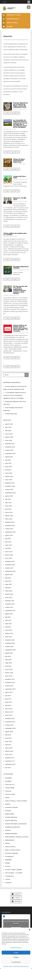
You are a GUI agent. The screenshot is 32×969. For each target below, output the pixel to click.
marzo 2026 (8, 434)
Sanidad (7, 863)
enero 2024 (8, 519)
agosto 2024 (9, 496)
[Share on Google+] (10, 113)
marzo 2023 (8, 551)
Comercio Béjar (9, 788)
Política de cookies (7, 966)
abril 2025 (8, 470)
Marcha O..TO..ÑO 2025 (19, 198)
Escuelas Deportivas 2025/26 (21, 267)
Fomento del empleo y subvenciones (16, 824)
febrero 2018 (9, 751)
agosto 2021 (9, 614)
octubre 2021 (9, 607)
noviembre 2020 (10, 643)
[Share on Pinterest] (15, 113)
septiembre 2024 (10, 493)
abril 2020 (8, 666)
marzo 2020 (8, 669)
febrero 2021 (9, 633)
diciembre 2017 (9, 758)
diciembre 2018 (9, 718)
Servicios (7, 866)
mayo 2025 (8, 466)
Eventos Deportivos (11, 820)
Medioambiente (9, 840)
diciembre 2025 (9, 443)
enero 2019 (8, 715)
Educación (8, 810)
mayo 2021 (8, 623)
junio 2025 (8, 463)
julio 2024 (8, 499)
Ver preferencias (16, 962)
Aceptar (16, 952)
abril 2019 (8, 705)
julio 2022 (8, 578)
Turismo (7, 879)
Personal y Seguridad (11, 853)
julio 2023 (8, 538)
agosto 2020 (9, 653)
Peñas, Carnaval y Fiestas (12, 850)
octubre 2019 (9, 686)
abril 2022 (8, 587)
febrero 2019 (9, 712)
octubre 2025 (9, 450)
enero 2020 (8, 676)
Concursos (8, 791)
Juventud (7, 830)
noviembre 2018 (10, 722)
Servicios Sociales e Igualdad (13, 869)
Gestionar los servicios (16, 947)
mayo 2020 (8, 663)
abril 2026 (8, 430)
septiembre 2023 (10, 532)
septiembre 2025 (10, 453)
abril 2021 (8, 627)
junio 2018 (8, 738)
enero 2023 (8, 558)
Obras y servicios (10, 846)
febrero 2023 (9, 555)
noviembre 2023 (10, 525)
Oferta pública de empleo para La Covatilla (15, 234)
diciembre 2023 (9, 522)
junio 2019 (8, 699)
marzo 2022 (8, 591)
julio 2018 (8, 735)
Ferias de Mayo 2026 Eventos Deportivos (19, 160)
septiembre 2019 (10, 689)
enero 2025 (8, 479)
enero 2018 (8, 754)
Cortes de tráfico (10, 794)
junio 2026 (8, 427)
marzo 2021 (8, 630)
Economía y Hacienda (11, 807)
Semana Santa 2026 (11, 413)
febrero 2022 (9, 594)
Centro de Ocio (9, 784)
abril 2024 (8, 509)
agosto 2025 (9, 457)
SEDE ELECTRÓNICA (12, 22)
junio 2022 (8, 581)
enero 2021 (8, 637)
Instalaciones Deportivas (12, 827)
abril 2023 (8, 548)
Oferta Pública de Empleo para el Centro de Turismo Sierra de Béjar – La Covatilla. (20, 328)
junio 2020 (8, 659)
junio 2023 (8, 542)
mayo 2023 (8, 545)
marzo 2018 (8, 748)
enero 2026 (8, 440)
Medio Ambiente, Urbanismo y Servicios (17, 837)
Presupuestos (9, 856)
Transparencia (9, 876)
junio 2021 (8, 620)
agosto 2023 (9, 535)
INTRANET (10, 26)
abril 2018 (8, 744)
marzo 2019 (8, 708)
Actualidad (8, 781)
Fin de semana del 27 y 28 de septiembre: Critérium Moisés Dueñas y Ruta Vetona (20, 289)
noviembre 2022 (10, 565)
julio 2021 (8, 617)
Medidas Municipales (11, 833)
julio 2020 (8, 656)
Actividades (8, 778)
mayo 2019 (8, 702)
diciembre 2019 (9, 679)
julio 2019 (8, 695)
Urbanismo (8, 882)
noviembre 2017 (10, 761)
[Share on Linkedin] (13, 113)
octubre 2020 (9, 646)
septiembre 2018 (10, 728)
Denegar (16, 957)
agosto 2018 (9, 731)
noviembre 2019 (10, 682)
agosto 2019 (9, 692)
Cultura (7, 797)
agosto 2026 (9, 424)
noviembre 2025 (10, 447)
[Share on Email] (18, 113)
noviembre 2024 (10, 486)
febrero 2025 (9, 476)
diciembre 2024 (9, 483)
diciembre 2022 (9, 561)
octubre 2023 (9, 529)
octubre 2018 (9, 725)
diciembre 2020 (9, 640)
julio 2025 (8, 460)
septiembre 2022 (10, 571)
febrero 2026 (9, 437)
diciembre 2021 (9, 601)
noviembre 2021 (10, 604)
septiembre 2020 (10, 650)
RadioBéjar (8, 860)
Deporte (7, 804)
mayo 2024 (8, 506)
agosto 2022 (9, 574)
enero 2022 (8, 597)
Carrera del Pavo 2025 (19, 177)
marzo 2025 (8, 473)
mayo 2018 (8, 741)
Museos (7, 843)
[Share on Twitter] (7, 113)
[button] (29, 930)
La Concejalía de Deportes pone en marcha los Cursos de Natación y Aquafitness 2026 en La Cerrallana (20, 123)
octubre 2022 (9, 568)
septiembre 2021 (10, 610)
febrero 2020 (9, 672)
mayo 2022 (8, 584)
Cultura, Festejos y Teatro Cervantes (16, 801)
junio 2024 (8, 502)
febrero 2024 (9, 515)
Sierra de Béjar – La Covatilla (13, 873)
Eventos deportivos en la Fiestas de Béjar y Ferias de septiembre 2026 (20, 105)
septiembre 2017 (10, 764)
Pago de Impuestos (13, 18)
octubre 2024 (9, 489)
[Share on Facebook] (4, 113)
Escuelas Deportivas (11, 817)
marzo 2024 (8, 512)
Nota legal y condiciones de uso (21, 966)
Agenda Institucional (14, 15)
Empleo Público (9, 814)
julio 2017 (8, 767)
